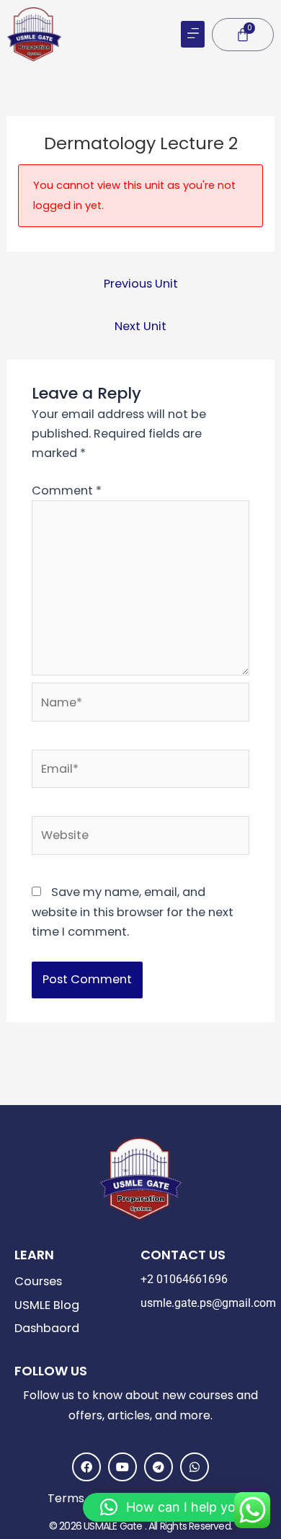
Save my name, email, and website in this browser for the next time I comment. (132, 911)
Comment (67, 490)
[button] (193, 34)
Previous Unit (141, 283)
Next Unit (140, 326)
